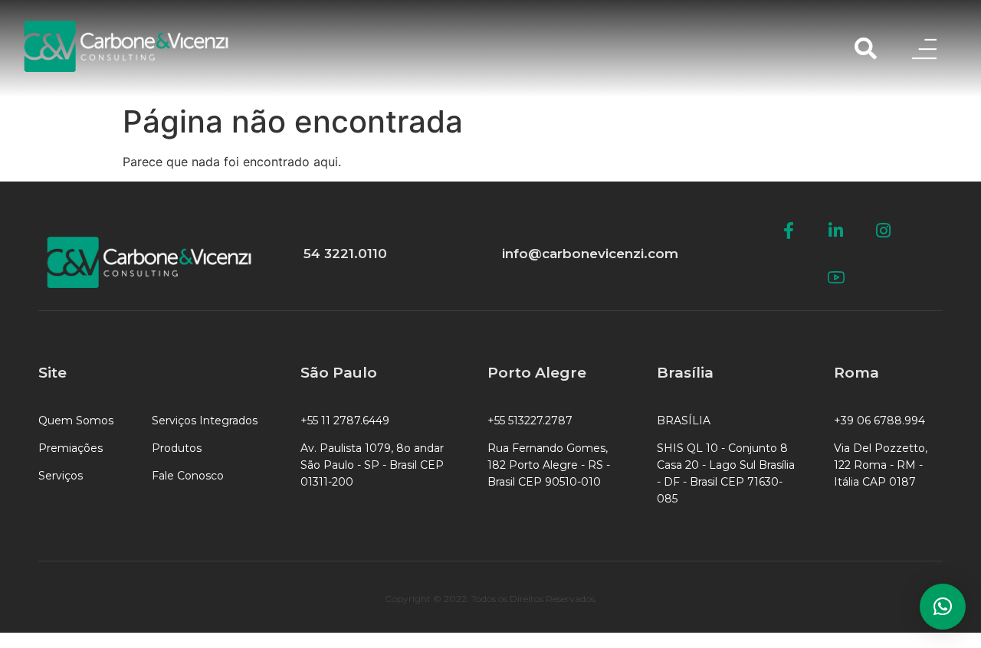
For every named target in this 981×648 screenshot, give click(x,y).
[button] (943, 607)
